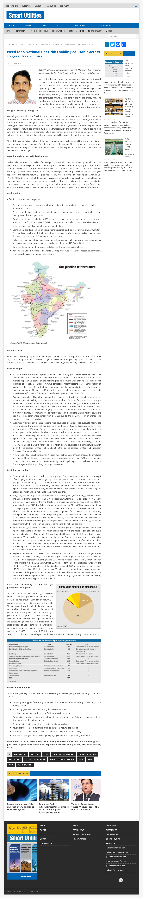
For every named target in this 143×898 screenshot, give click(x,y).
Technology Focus (39, 31)
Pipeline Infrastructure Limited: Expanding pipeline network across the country (130, 108)
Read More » (109, 133)
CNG (46, 754)
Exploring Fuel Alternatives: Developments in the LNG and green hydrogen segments (54, 808)
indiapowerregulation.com (117, 852)
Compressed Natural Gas (62, 759)
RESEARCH (110, 843)
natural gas (20, 754)
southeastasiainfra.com (116, 861)
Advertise (39, 6)
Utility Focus (79, 25)
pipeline (35, 754)
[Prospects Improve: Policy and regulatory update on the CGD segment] (22, 790)
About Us (51, 6)
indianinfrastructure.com (116, 870)
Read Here (26, 876)
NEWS (75, 825)
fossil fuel (14, 759)
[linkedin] (135, 5)
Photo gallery (95, 31)
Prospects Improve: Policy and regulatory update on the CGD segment (21, 807)
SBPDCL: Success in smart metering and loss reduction (129, 66)
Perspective (21, 31)
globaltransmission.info (116, 856)
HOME (11, 25)
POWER (43, 830)
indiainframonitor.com (115, 848)
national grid (25, 765)
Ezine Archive (12, 6)
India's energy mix (87, 754)
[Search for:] (122, 36)
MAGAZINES (111, 825)
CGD (11, 765)
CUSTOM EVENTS (113, 839)
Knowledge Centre (105, 25)
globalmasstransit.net (115, 865)
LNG (81, 759)
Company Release (76, 31)
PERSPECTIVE (78, 830)
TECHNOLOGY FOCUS (82, 834)
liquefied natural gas (63, 754)
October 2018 (16, 63)
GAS (42, 834)
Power (28, 25)
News (8, 31)
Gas (44, 25)
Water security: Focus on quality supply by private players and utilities (129, 148)
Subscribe (26, 6)
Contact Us (65, 6)
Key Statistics (58, 31)
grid (90, 759)
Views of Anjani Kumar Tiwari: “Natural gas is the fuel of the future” (85, 807)
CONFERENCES (112, 834)
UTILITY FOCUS (46, 843)
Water (59, 25)
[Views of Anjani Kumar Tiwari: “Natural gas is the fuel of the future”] (86, 790)
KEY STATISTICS (79, 839)
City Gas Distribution (35, 759)
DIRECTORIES (111, 830)
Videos (109, 31)
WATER (43, 839)
